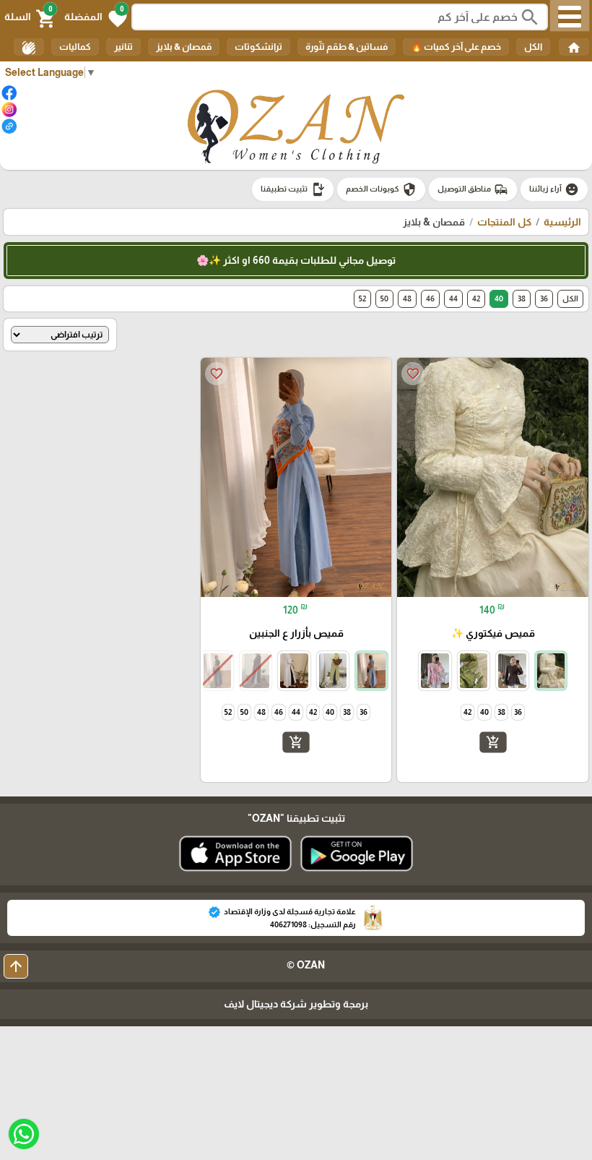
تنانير (123, 46)
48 (407, 298)
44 (453, 298)
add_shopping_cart (493, 742)
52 (362, 298)
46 (430, 298)
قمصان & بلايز (184, 46)
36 (544, 298)
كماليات (75, 46)
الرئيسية (562, 222)
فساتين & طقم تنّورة (346, 46)
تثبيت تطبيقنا (293, 189)
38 (522, 298)
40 (499, 298)
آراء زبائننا (554, 189)
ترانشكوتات (258, 46)
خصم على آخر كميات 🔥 (456, 46)
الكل (533, 46)
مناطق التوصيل (473, 189)
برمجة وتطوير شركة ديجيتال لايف (296, 1004)
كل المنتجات (504, 222)
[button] (95, 17)
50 (384, 298)
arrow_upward (16, 966)
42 (476, 298)
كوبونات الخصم (381, 189)
